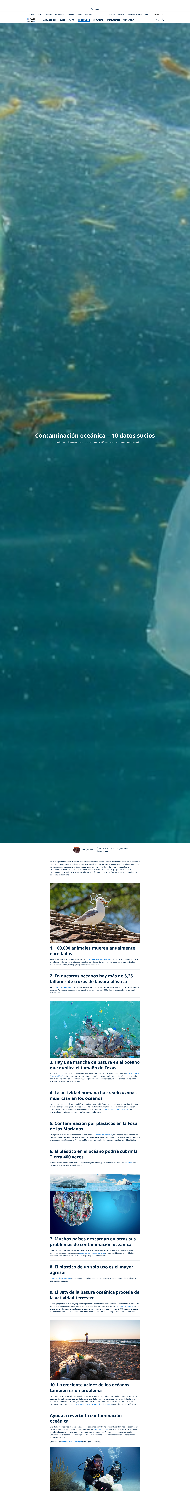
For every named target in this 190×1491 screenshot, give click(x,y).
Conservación (59, 14)
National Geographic (64, 987)
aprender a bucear (100, 1429)
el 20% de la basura (125, 1306)
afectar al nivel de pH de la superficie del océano (91, 1404)
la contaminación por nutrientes (115, 1109)
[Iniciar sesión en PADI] (162, 20)
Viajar (71, 20)
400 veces (128, 1162)
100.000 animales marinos (100, 959)
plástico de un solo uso (61, 1278)
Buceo (62, 20)
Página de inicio (49, 20)
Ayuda (147, 14)
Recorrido (71, 14)
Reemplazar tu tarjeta (135, 14)
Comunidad (98, 20)
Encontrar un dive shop (116, 14)
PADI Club (49, 14)
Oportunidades (113, 20)
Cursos (40, 14)
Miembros (88, 14)
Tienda (79, 14)
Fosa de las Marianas (103, 1134)
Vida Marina (128, 20)
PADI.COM (31, 14)
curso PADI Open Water (71, 1442)
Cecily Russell (87, 849)
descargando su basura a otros (92, 1253)
